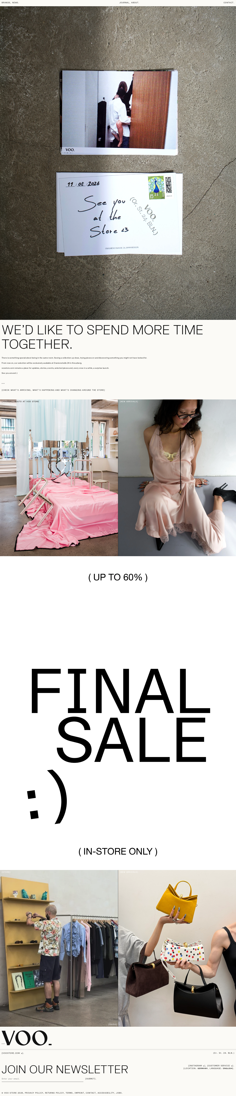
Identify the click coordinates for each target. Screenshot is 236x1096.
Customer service (219, 1066)
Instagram (195, 1066)
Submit (90, 1079)
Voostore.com (11, 1053)
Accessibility (106, 1093)
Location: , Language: (208, 1068)
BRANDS (6, 3)
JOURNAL (124, 3)
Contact (229, 3)
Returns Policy (54, 1093)
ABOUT (134, 3)
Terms (69, 1093)
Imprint (79, 1093)
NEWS (15, 3)
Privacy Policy (34, 1093)
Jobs (119, 1093)
